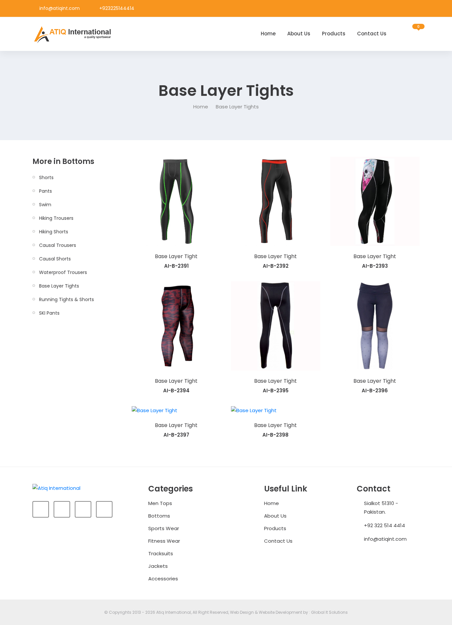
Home (268, 33)
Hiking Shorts (53, 231)
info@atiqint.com (59, 8)
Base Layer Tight (176, 256)
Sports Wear (163, 528)
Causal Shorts (55, 258)
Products (333, 33)
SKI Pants (49, 313)
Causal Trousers (57, 245)
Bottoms (159, 515)
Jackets (158, 566)
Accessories (163, 578)
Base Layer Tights (59, 286)
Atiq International (173, 612)
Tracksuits (160, 553)
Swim (45, 204)
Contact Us (371, 33)
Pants (45, 191)
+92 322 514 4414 (384, 525)
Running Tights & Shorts (66, 299)
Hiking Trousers (56, 218)
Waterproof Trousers (63, 272)
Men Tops (160, 503)
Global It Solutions (329, 612)
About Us (298, 33)
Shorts (46, 177)
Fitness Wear (164, 540)
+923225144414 (116, 8)
